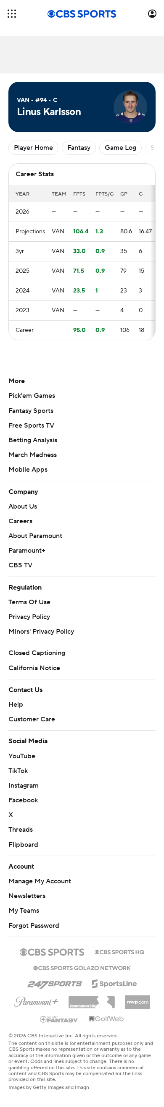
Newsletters (26, 896)
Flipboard (23, 845)
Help (15, 704)
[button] (12, 13)
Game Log (120, 148)
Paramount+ (26, 550)
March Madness (32, 455)
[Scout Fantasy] (59, 1019)
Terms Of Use (29, 602)
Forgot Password (33, 926)
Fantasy (78, 148)
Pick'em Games (31, 396)
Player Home (33, 148)
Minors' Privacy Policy (41, 631)
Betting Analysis (32, 440)
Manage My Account (39, 881)
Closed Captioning (36, 653)
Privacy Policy (29, 617)
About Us (22, 506)
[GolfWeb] (106, 1019)
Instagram (23, 785)
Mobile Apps (28, 469)
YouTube (21, 756)
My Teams (23, 910)
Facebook (23, 800)
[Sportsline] (114, 982)
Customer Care (31, 719)
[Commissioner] (92, 999)
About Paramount (35, 536)
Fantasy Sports (30, 411)
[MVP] (137, 999)
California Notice (34, 668)
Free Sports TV (31, 425)
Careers (20, 521)
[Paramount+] (36, 1000)
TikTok (18, 771)
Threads (20, 829)
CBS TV (20, 565)
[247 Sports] (54, 982)
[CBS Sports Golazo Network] (82, 967)
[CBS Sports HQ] (119, 951)
